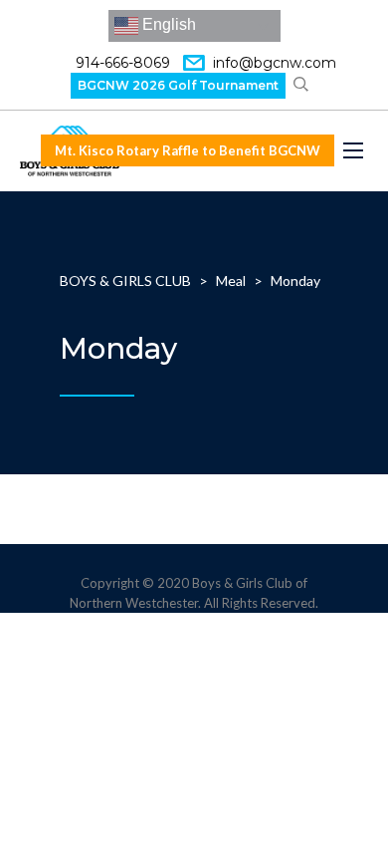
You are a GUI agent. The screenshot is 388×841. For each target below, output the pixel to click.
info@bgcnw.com (274, 63)
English (167, 24)
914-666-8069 (123, 63)
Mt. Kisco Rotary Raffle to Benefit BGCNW (187, 150)
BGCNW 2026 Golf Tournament (178, 85)
